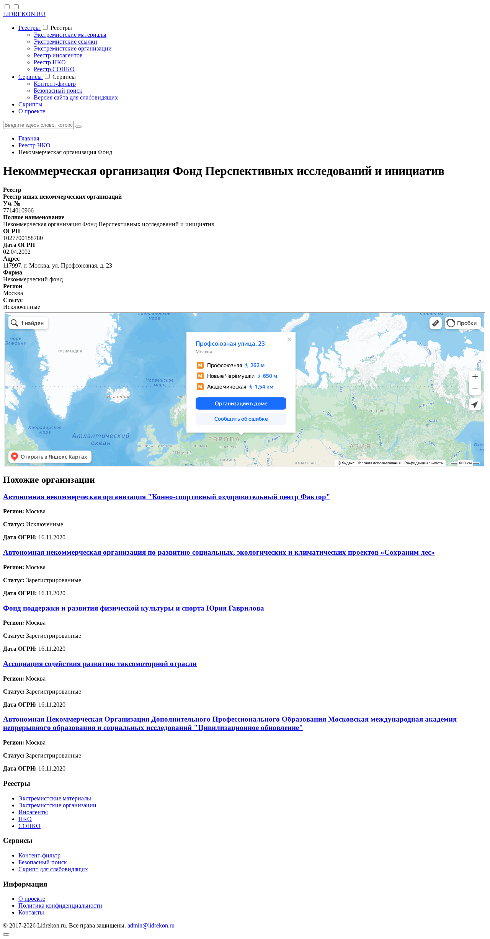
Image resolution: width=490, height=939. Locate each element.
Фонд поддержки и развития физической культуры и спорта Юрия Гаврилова (133, 608)
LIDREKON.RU (24, 14)
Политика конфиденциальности (60, 905)
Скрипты (30, 104)
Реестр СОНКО (54, 69)
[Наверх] (6, 934)
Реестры (29, 27)
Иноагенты (33, 812)
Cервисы (30, 76)
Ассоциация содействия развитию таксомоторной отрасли (100, 664)
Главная (28, 138)
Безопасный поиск (58, 90)
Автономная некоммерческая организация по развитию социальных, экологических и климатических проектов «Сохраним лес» (219, 552)
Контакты (31, 912)
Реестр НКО (50, 62)
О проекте (31, 111)
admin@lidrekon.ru (151, 925)
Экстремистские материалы (70, 34)
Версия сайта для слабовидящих (76, 97)
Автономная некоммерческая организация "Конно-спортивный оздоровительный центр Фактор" (166, 497)
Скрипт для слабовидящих (53, 869)
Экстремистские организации (73, 48)
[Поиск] (78, 127)
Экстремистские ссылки (65, 41)
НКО (25, 819)
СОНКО (29, 826)
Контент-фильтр (55, 83)
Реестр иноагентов (58, 55)
